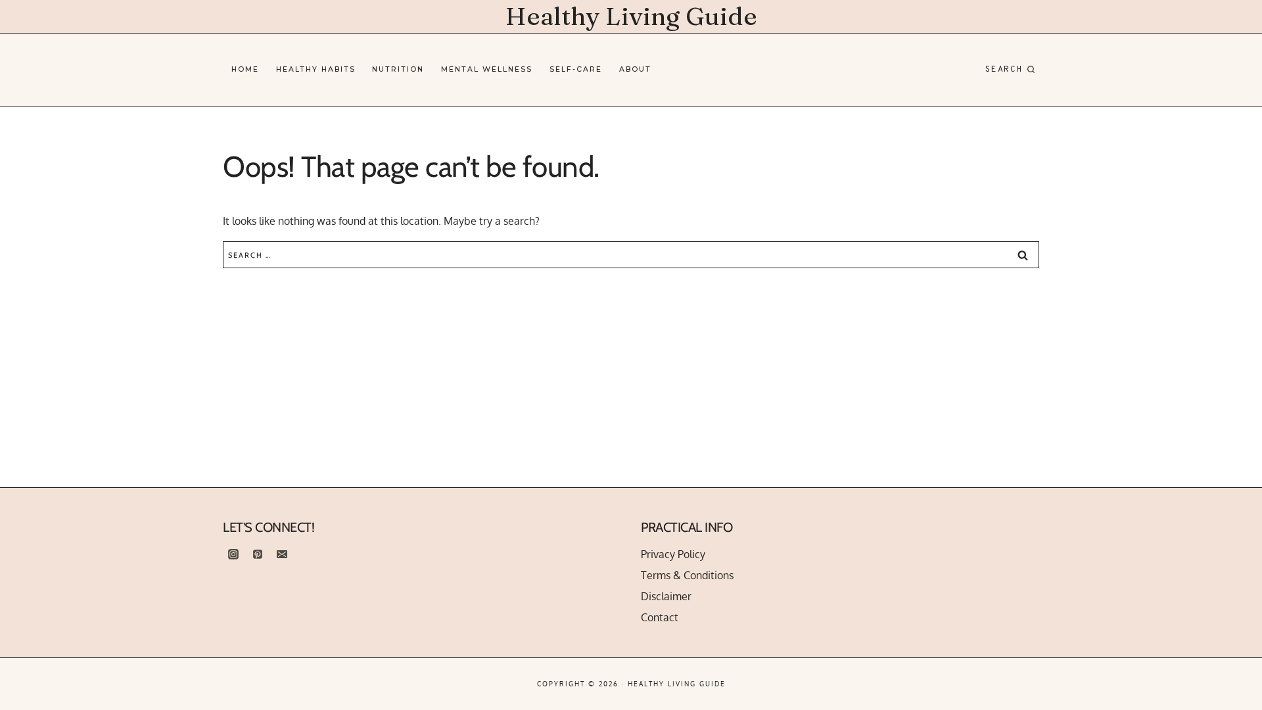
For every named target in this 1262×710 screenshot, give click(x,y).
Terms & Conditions (687, 575)
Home (245, 69)
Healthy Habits (316, 69)
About (635, 69)
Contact (659, 617)
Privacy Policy (673, 554)
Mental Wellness (486, 69)
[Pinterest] (257, 554)
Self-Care (575, 69)
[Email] (281, 554)
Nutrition (398, 69)
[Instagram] (233, 554)
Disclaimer (666, 596)
